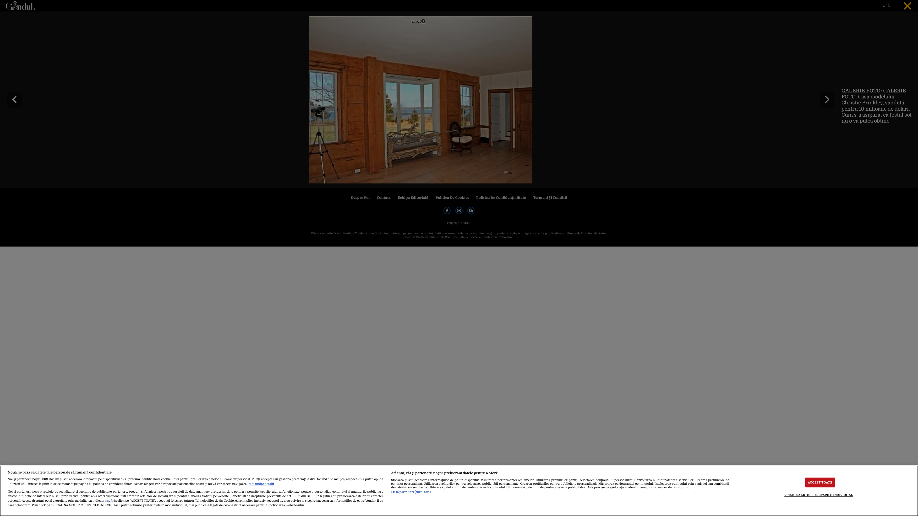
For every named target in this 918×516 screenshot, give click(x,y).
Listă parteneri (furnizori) (411, 492)
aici (107, 501)
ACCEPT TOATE (820, 482)
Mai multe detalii (261, 484)
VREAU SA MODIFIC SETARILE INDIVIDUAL (818, 495)
